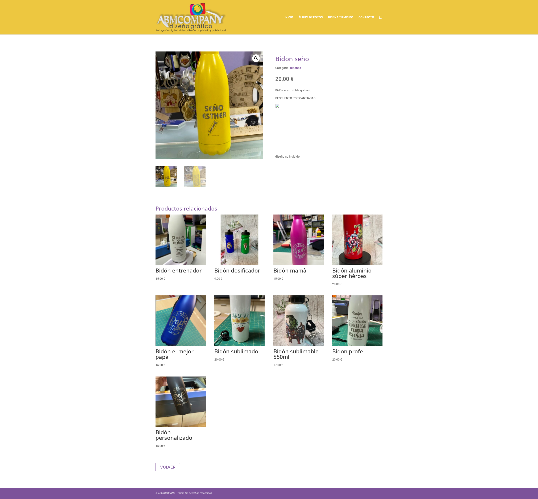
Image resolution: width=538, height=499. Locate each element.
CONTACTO (366, 17)
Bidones (295, 68)
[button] (256, 58)
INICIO (289, 17)
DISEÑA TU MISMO (340, 17)
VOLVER (167, 467)
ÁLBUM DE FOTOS (310, 17)
